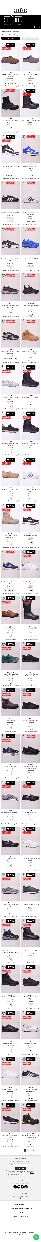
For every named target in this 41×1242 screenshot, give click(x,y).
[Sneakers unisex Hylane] (30, 518)
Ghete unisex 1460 (31, 951)
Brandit (10, 119)
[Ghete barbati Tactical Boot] (10, 103)
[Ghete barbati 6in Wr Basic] (10, 979)
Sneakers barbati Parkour (31, 905)
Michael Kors (30, 303)
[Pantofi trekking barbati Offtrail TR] (10, 656)
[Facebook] (15, 1187)
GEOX (10, 626)
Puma (10, 165)
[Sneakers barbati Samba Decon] (10, 379)
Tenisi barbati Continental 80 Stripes (30, 490)
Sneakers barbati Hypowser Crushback (10, 75)
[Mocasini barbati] (30, 795)
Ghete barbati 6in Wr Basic (10, 997)
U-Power (30, 764)
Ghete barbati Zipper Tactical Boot (10, 536)
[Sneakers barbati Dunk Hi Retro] (30, 149)
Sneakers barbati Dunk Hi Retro (31, 167)
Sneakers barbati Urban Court (30, 583)
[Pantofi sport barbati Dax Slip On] (30, 287)
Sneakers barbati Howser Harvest (10, 490)
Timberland (10, 995)
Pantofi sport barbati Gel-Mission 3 (31, 721)
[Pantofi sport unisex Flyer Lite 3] (10, 1117)
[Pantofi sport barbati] (10, 748)
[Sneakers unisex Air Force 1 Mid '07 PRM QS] (30, 333)
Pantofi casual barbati (10, 1043)
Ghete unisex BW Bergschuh (31, 397)
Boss (30, 903)
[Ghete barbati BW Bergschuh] (30, 103)
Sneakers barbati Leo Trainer (10, 351)
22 (34, 1150)
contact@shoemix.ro (22, 1198)
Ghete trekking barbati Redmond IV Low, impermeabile (31, 675)
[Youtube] (18, 1187)
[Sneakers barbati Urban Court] (30, 564)
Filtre (11, 38)
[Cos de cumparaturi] (34, 27)
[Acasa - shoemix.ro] (20, 10)
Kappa (10, 764)
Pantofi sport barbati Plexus (10, 305)
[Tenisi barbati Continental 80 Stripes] (30, 472)
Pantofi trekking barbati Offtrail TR (10, 675)
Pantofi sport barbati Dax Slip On (31, 306)
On (31, 857)
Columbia (30, 672)
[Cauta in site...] (39, 27)
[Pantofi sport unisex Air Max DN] (10, 241)
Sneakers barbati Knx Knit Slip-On (10, 444)
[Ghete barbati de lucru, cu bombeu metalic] (30, 1117)
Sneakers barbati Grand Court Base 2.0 (30, 1090)
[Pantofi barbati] (10, 610)
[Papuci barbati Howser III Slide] (30, 57)
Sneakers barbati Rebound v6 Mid (10, 167)
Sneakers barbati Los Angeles (30, 998)
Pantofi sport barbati (10, 766)
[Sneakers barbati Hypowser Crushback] (10, 57)
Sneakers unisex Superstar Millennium (30, 214)
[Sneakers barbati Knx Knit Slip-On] (10, 426)
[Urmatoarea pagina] (37, 1150)
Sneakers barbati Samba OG (10, 213)
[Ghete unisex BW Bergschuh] (30, 379)
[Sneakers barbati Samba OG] (10, 195)
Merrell (10, 903)
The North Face (10, 672)
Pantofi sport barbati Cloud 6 (31, 858)
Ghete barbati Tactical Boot (10, 120)
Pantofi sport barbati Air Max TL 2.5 (31, 260)
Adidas (10, 211)
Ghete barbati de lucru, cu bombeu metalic (30, 1136)
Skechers (30, 995)
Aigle (30, 626)
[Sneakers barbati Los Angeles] (30, 979)
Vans (30, 534)
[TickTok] (22, 1187)
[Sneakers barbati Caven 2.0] (10, 1071)
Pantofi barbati (10, 628)
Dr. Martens (30, 949)
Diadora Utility (31, 1133)
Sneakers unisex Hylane (30, 536)
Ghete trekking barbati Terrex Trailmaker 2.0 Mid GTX (10, 952)
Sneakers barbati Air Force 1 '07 (10, 583)
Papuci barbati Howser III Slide (31, 75)
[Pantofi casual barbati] (10, 1025)
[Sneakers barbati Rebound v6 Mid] (10, 149)
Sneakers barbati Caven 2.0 (10, 1089)
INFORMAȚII (19, 1204)
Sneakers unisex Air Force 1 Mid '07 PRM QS (31, 352)
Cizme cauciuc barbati (31, 628)
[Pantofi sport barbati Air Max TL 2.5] (30, 241)
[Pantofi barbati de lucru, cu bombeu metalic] (30, 748)
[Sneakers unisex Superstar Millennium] (30, 195)
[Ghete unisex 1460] (30, 933)
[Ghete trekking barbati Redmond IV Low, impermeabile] (30, 656)
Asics (30, 718)
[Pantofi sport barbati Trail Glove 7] (10, 887)
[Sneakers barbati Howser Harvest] (10, 472)
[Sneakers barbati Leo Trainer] (10, 333)
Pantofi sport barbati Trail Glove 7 (10, 905)
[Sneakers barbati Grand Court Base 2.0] (30, 1071)
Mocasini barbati (30, 812)
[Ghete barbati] (10, 702)
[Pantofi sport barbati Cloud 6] (30, 841)
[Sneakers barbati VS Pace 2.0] (10, 795)
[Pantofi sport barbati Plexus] (10, 287)
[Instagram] (26, 1187)
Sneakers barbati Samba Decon (10, 398)
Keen (10, 72)
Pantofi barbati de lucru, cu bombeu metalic (30, 767)
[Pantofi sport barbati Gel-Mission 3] (30, 702)
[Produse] (2, 17)
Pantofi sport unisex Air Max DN (10, 260)
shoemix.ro (19, 1212)
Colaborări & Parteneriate (20, 1208)
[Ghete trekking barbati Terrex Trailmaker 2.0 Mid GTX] (10, 933)
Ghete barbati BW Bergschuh (30, 120)
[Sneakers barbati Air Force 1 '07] (10, 564)
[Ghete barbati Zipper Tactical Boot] (10, 518)
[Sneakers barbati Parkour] (30, 887)
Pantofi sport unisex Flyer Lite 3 (10, 1136)
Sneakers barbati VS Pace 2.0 (10, 812)
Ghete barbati (10, 720)
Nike (30, 165)
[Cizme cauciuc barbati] (30, 610)
